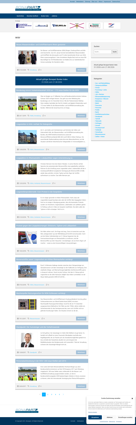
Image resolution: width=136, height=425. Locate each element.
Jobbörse (54, 16)
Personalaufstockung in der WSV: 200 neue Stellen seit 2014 (41, 361)
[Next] (63, 394)
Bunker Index (45, 16)
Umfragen (98, 123)
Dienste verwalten (92, 412)
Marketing (98, 101)
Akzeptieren (95, 417)
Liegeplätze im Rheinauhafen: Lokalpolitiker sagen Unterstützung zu (44, 158)
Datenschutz (112, 421)
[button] (132, 398)
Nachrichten (20, 16)
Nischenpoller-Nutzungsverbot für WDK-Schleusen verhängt (40, 293)
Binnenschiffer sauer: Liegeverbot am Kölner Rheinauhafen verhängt (44, 259)
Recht (97, 112)
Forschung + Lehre (101, 90)
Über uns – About (97, 1)
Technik (97, 119)
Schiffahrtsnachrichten (102, 114)
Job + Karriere (99, 94)
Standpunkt (33, 352)
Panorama (98, 105)
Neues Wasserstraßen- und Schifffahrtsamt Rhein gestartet (40, 44)
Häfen (32, 149)
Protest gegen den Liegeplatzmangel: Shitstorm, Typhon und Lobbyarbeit (46, 225)
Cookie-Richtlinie (104, 421)
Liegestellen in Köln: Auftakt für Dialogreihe (34, 124)
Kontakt (72, 1)
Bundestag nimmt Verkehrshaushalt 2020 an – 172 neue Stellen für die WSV (47, 90)
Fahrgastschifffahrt (101, 85)
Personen (98, 107)
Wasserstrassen (39, 149)
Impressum (119, 421)
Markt (97, 103)
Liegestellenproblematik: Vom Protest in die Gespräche (39, 192)
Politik (31, 116)
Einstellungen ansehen (125, 417)
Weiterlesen (81, 70)
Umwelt (97, 125)
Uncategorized (99, 128)
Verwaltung (33, 70)
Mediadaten (80, 1)
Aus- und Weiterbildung (102, 83)
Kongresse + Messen (101, 99)
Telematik (98, 121)
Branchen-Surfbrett (32, 16)
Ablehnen (110, 417)
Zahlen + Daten (100, 136)
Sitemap (87, 1)
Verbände (37, 183)
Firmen (97, 87)
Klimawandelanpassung (102, 96)
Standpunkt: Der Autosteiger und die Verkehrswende (37, 327)
